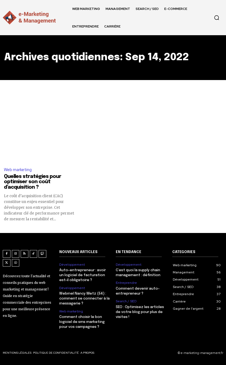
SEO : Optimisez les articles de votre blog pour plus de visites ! (140, 312)
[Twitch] (42, 254)
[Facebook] (6, 254)
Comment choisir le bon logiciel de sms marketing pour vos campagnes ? (82, 322)
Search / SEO (126, 301)
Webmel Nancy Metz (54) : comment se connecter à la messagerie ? (84, 298)
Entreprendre (126, 283)
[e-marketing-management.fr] (30, 17)
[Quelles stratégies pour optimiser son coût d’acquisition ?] (39, 126)
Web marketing (18, 169)
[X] (6, 263)
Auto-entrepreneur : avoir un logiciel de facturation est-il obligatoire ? (82, 275)
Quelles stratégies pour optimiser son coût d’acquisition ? (32, 182)
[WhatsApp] (16, 263)
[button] (216, 17)
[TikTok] (33, 254)
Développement (72, 265)
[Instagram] (16, 254)
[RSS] (24, 254)
